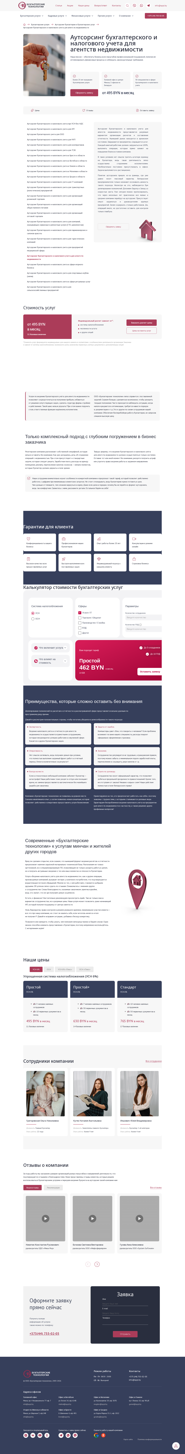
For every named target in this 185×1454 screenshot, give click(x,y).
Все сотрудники (154, 1061)
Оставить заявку (150, 671)
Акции (70, 5)
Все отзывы (156, 1187)
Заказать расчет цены (141, 322)
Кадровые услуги (56, 15)
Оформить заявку (84, 92)
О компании (125, 15)
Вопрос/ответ (100, 5)
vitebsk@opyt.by (65, 1404)
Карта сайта (128, 1439)
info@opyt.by (161, 5)
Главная (24, 25)
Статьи (59, 5)
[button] (97, 1264)
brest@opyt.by (64, 1417)
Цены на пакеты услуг (141, 330)
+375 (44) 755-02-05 (155, 16)
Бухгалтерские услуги (40, 24)
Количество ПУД (132, 625)
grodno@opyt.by (100, 1417)
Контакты (116, 5)
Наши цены (83, 5)
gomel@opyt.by (135, 1404)
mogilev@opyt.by (100, 1404)
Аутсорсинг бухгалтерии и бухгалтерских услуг (75, 24)
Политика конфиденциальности (150, 1439)
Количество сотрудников (135, 613)
